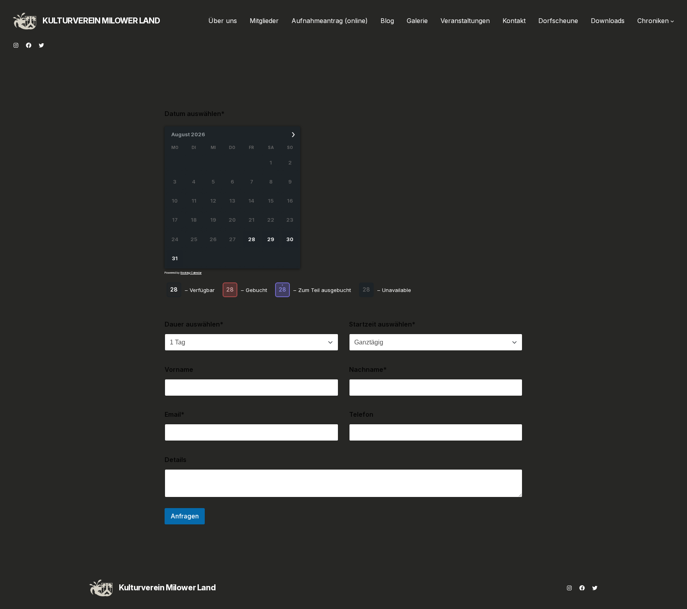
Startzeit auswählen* (382, 324)
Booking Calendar (191, 273)
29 (270, 239)
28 (251, 239)
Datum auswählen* (195, 114)
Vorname (179, 369)
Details (175, 460)
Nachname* (368, 369)
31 (175, 258)
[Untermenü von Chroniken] (672, 21)
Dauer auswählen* (194, 324)
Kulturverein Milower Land (101, 20)
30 (289, 239)
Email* (174, 414)
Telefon (361, 414)
